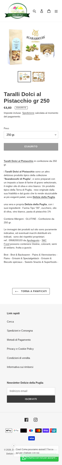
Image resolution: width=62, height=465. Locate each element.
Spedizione (28, 112)
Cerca (10, 321)
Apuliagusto (33, 240)
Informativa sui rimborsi (20, 366)
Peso (6, 128)
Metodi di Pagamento (19, 339)
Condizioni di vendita (18, 357)
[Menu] (56, 11)
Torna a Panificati (33, 291)
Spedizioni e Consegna (20, 330)
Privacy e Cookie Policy (20, 348)
